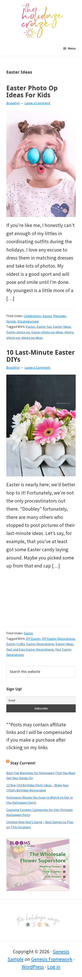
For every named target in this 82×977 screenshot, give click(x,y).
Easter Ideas (62, 326)
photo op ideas (32, 337)
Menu (72, 48)
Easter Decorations (40, 644)
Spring (11, 321)
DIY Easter (33, 638)
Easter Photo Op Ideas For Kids (32, 91)
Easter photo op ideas (47, 332)
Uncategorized (27, 321)
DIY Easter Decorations (58, 638)
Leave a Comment (37, 103)
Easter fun (44, 326)
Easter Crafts (15, 644)
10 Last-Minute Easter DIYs (40, 356)
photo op (13, 337)
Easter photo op (18, 332)
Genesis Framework (51, 959)
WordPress (33, 966)
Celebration (32, 316)
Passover (59, 316)
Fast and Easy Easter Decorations (30, 649)
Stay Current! (22, 762)
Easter (47, 316)
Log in (53, 966)
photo (68, 332)
